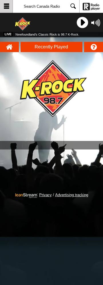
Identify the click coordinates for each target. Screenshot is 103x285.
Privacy (45, 195)
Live (8, 34)
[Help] (93, 47)
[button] (6, 6)
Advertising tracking (71, 195)
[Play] (81, 22)
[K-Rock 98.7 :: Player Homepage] (9, 47)
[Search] (73, 6)
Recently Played (51, 46)
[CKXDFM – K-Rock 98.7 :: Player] (28, 22)
